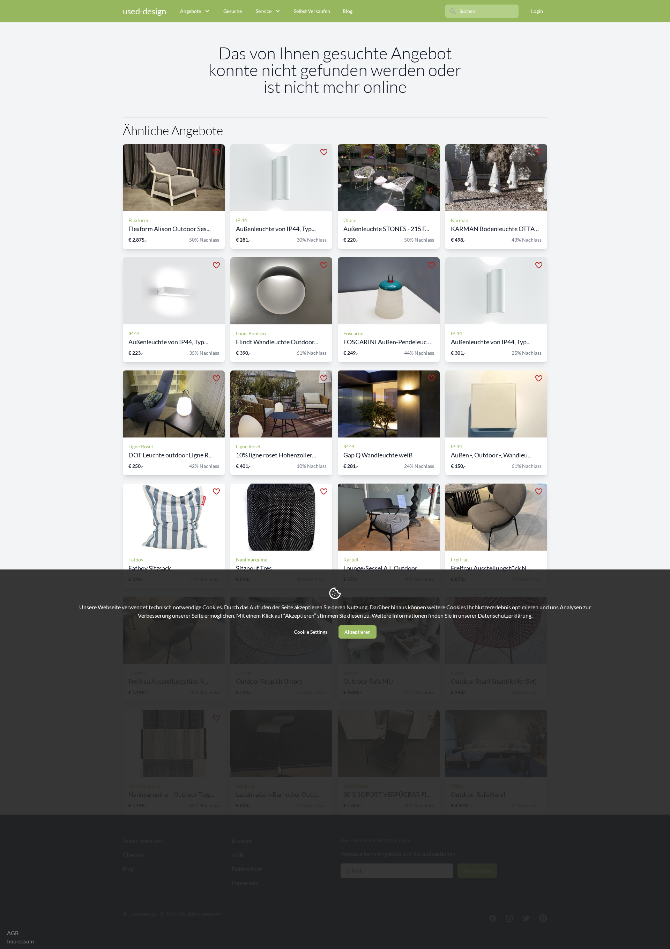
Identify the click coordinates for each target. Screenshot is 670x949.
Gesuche (232, 11)
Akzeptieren (357, 632)
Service (263, 11)
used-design (144, 11)
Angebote (190, 11)
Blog (347, 11)
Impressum (20, 941)
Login (537, 11)
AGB (12, 932)
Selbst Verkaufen (312, 11)
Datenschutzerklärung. (505, 615)
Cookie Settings (310, 632)
